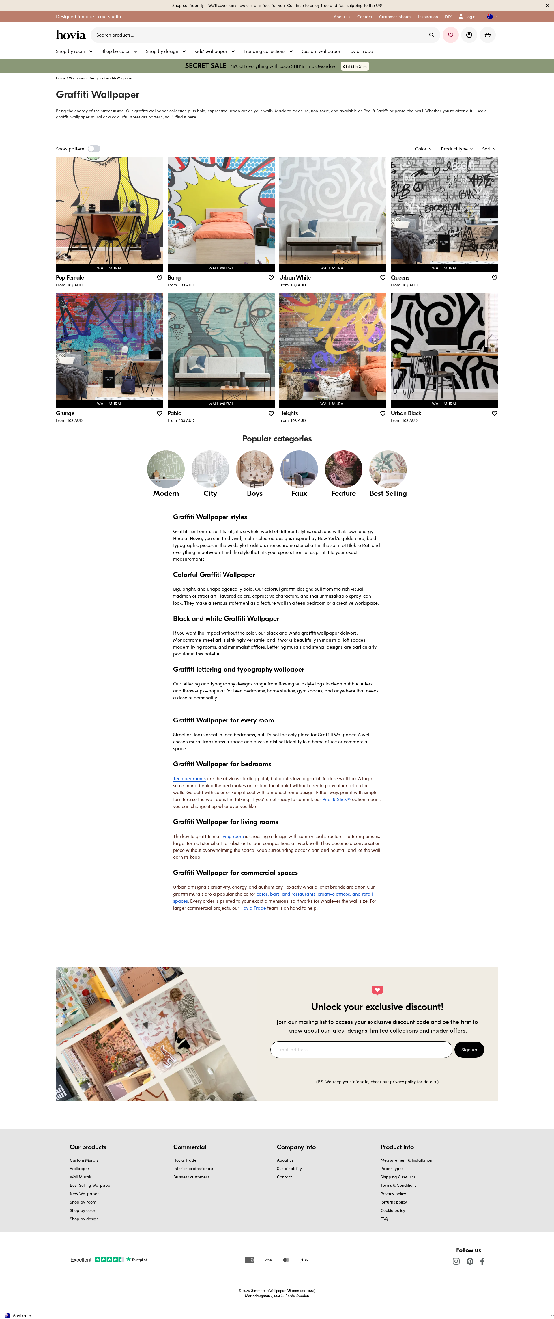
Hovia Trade (184, 1160)
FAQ (384, 1218)
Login (470, 16)
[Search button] (432, 35)
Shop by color (83, 1210)
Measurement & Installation (406, 1160)
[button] (490, 16)
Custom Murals (84, 1160)
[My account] (469, 35)
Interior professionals (193, 1168)
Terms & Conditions (398, 1185)
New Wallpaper (84, 1193)
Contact (284, 1177)
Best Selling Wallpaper (91, 1185)
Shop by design (84, 1218)
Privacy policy (393, 1193)
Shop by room (83, 1202)
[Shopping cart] (488, 35)
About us (285, 1160)
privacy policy (403, 1081)
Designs (95, 78)
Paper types (392, 1168)
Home (60, 78)
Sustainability (289, 1168)
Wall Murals (81, 1177)
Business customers (191, 1177)
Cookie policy (393, 1210)
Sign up (469, 1049)
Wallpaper (77, 78)
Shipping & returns (398, 1177)
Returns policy (394, 1202)
